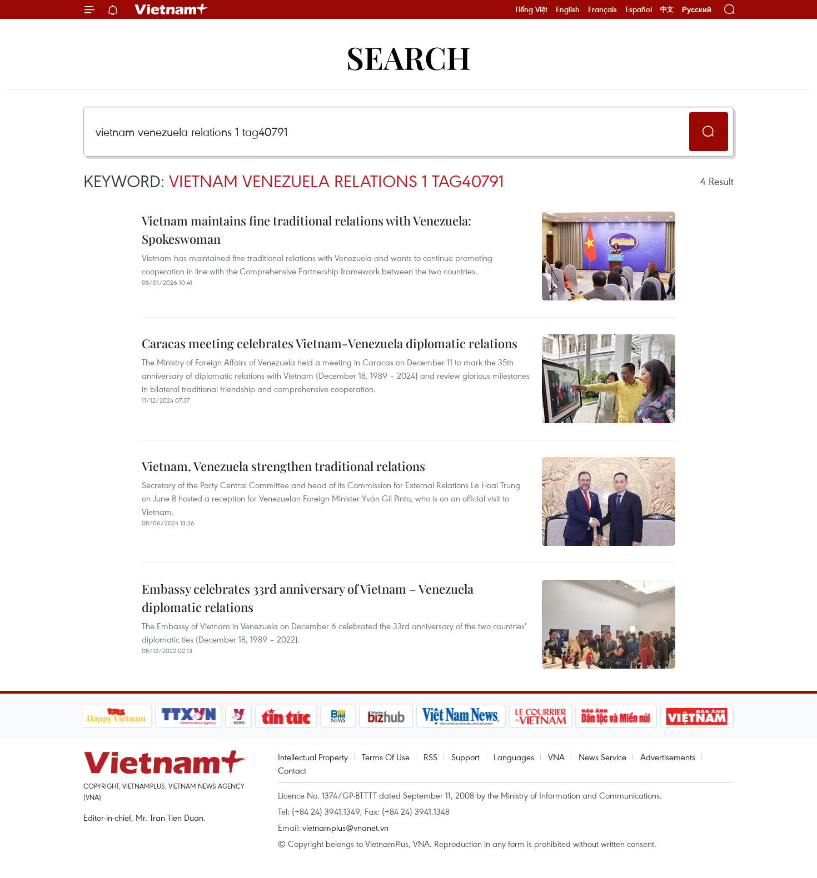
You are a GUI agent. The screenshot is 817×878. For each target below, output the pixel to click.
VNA (556, 756)
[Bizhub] (386, 716)
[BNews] (338, 716)
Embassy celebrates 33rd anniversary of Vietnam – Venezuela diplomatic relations (308, 597)
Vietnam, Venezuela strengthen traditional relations (283, 466)
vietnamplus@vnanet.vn (345, 827)
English (568, 9)
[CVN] (540, 716)
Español (638, 9)
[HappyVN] (116, 716)
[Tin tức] (286, 716)
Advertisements (667, 756)
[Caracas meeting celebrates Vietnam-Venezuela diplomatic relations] (608, 378)
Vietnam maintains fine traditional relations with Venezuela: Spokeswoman (306, 229)
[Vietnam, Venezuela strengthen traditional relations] (608, 501)
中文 (667, 9)
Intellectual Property (313, 756)
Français (602, 9)
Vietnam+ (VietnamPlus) (171, 9)
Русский (696, 10)
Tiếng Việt (531, 9)
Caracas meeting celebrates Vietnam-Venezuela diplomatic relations (329, 343)
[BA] (697, 716)
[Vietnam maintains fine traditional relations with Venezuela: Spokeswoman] (608, 256)
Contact (292, 770)
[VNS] (461, 716)
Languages (514, 756)
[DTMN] (616, 716)
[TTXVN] (188, 716)
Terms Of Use (386, 756)
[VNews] (238, 716)
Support (465, 756)
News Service (602, 756)
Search (408, 57)
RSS (430, 756)
